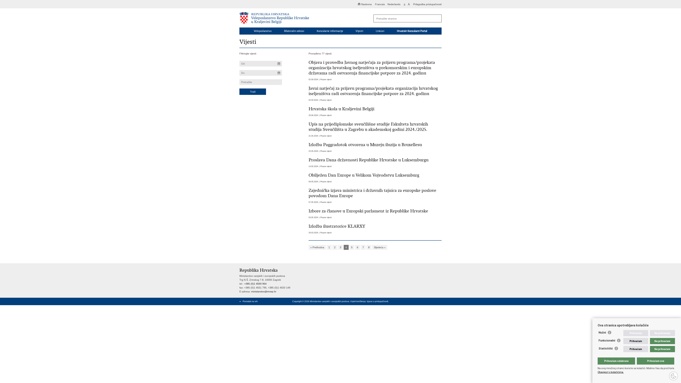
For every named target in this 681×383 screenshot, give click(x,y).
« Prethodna (317, 247)
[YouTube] (434, 301)
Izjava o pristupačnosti (377, 301)
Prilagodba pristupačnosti (427, 4)
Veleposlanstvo (263, 31)
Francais (380, 4)
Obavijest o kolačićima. (611, 372)
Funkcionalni (607, 340)
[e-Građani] (254, 4)
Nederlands (393, 4)
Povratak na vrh (250, 301)
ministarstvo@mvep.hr (263, 291)
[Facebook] (423, 301)
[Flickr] (440, 301)
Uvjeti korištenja (358, 301)
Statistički (606, 348)
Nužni (602, 332)
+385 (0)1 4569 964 (255, 283)
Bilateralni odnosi (294, 31)
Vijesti (359, 31)
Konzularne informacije (330, 31)
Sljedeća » (380, 247)
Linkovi (380, 31)
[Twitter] (428, 301)
